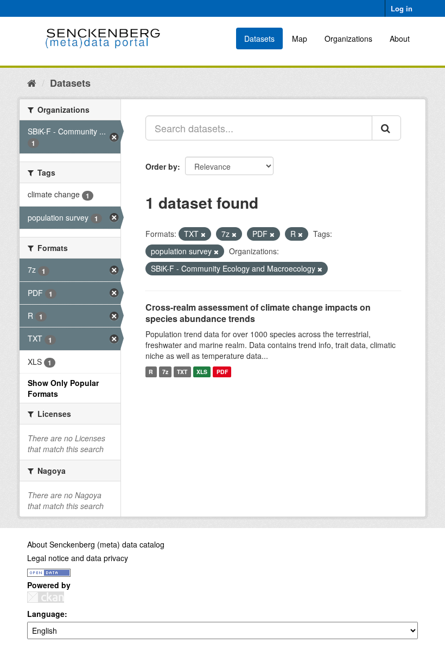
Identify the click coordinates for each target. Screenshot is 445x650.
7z (165, 372)
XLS (201, 372)
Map (299, 38)
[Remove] (203, 234)
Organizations (348, 38)
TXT (182, 372)
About (400, 38)
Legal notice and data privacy (77, 557)
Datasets (259, 38)
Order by (161, 166)
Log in (401, 8)
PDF (222, 372)
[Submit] (386, 127)
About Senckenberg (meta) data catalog (95, 544)
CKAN (45, 597)
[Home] (31, 82)
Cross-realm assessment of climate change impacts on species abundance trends (258, 313)
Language (46, 613)
